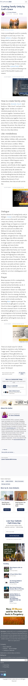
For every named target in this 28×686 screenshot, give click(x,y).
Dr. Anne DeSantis (12, 12)
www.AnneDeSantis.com (19, 439)
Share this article (22, 373)
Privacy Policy (6, 667)
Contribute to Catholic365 (8, 650)
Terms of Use (6, 665)
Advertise (5, 648)
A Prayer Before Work (15, 574)
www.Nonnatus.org (10, 428)
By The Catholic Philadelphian (16, 590)
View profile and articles (8, 452)
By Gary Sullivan (13, 583)
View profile (15, 13)
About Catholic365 (7, 646)
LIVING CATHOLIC (9, 481)
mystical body (14, 66)
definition (8, 38)
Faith (3, 481)
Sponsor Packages (13, 648)
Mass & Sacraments (19, 481)
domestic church (16, 104)
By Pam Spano (13, 575)
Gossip (9, 217)
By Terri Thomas (13, 603)
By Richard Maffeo (13, 570)
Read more (7, 509)
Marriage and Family (6, 484)
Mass (8, 301)
